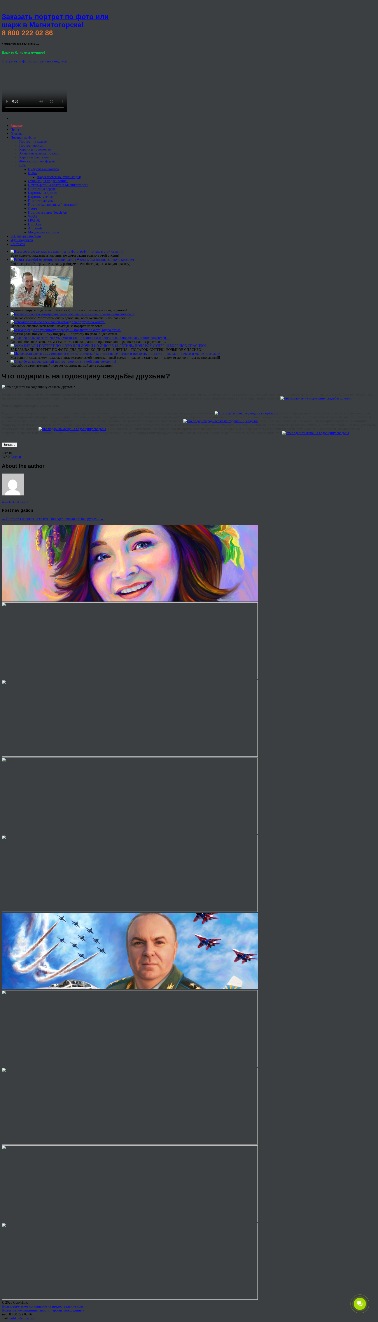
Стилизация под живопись (48, 181)
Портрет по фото (23, 137)
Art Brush (35, 228)
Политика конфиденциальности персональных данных (43, 1310)
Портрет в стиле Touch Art (47, 212)
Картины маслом (40, 197)
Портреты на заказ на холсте (25, 519)
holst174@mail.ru (21, 1318)
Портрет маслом (31, 145)
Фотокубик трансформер (37, 161)
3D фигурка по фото (25, 236)
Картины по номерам (35, 149)
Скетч (32, 208)
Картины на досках (42, 193)
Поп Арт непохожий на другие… (76, 519)
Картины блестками (34, 157)
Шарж (32, 173)
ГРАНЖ (34, 220)
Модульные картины (43, 232)
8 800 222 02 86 (27, 33)
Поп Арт (34, 224)
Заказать (9, 444)
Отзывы (16, 133)
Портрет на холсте (33, 141)
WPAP (33, 216)
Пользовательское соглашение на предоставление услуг (43, 1306)
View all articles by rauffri (15, 502)
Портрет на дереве (42, 189)
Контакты (17, 244)
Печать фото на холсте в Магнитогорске (58, 185)
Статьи (15, 457)
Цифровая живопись (43, 169)
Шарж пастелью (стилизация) (59, 177)
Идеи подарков (21, 240)
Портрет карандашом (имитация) (52, 204)
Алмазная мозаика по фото (39, 153)
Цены (14, 129)
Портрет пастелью (41, 200)
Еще (22, 165)
